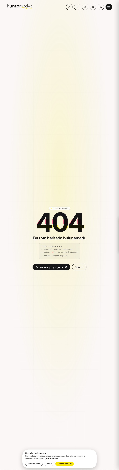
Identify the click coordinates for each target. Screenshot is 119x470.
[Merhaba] (69, 7)
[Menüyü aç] (109, 7)
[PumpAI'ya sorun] (77, 7)
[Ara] (85, 7)
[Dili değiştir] (93, 7)
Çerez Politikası (51, 458)
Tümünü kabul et (65, 464)
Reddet (49, 464)
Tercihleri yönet (34, 464)
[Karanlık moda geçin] (101, 7)
